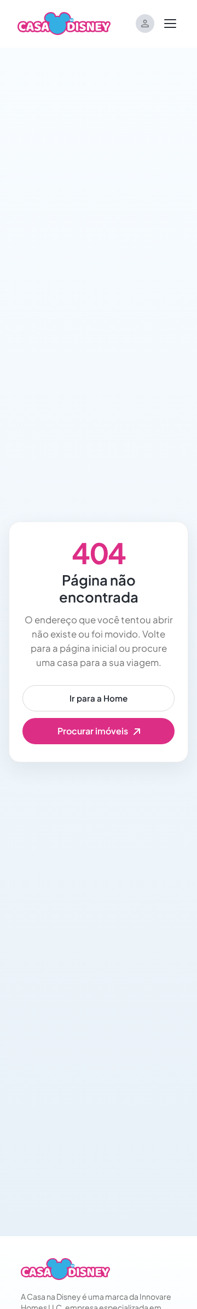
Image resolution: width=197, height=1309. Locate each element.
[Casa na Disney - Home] (64, 22)
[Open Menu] (170, 23)
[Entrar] (145, 23)
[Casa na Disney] (65, 1269)
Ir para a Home (98, 698)
